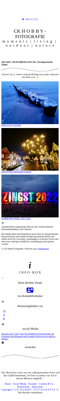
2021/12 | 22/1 (31, 19)
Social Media (19, 383)
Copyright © (7, 389)
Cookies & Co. (46, 383)
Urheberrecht (43, 249)
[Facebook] (3, 319)
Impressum (37, 386)
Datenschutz (23, 386)
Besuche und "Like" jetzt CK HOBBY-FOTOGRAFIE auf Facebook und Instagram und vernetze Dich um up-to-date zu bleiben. (28, 336)
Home (8, 383)
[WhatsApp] (4, 315)
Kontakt (32, 383)
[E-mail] (4, 311)
